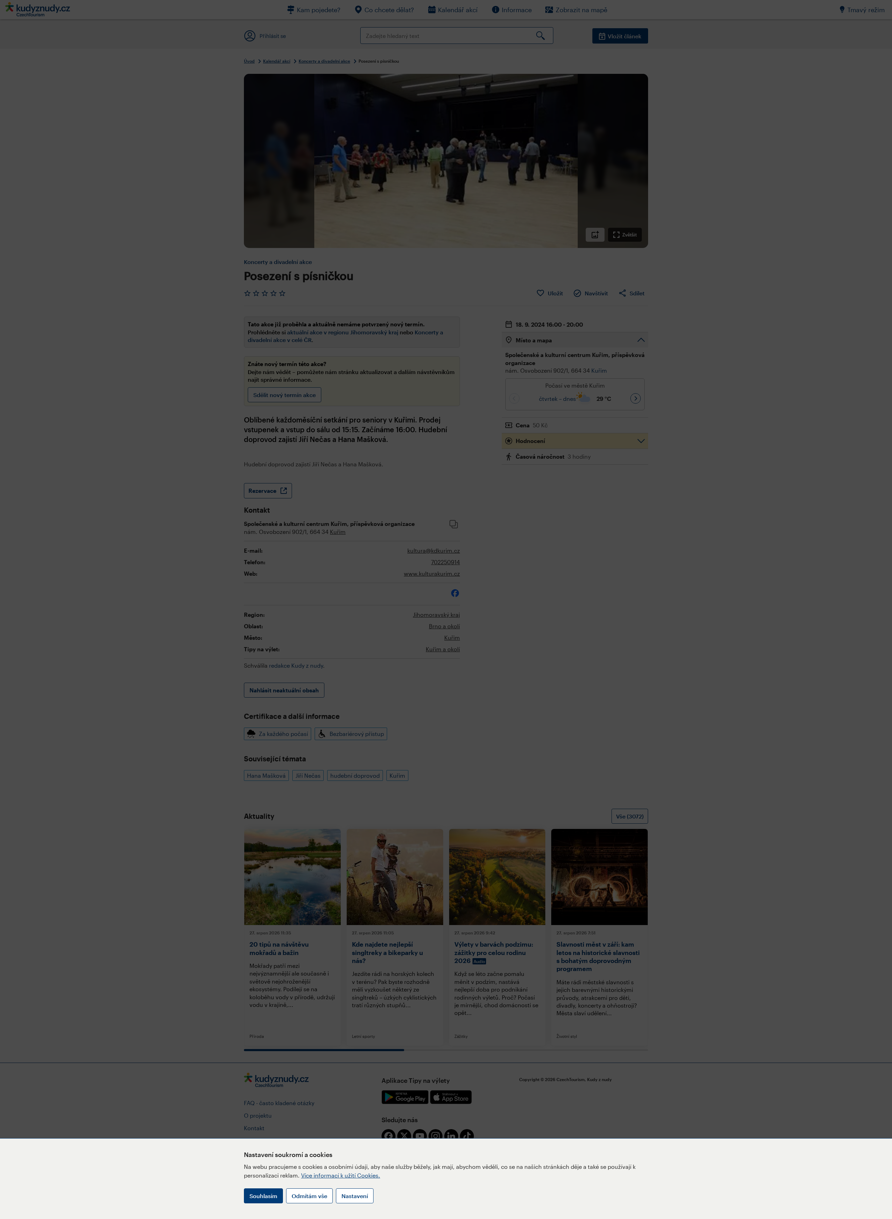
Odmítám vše (309, 1196)
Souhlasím (263, 1196)
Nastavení (354, 1196)
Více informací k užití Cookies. (340, 1175)
